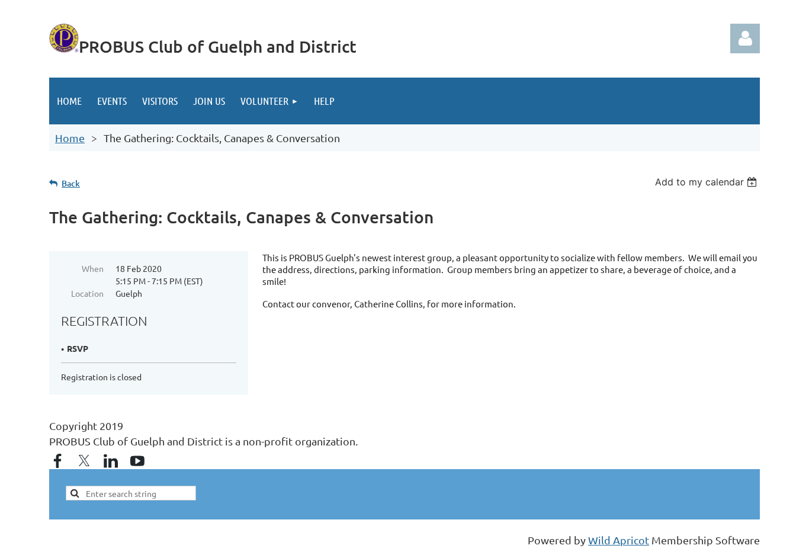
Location (87, 293)
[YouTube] (137, 461)
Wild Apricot (618, 540)
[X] (84, 461)
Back (71, 183)
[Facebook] (57, 461)
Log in (745, 38)
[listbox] (707, 182)
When (93, 268)
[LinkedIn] (110, 461)
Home (70, 137)
